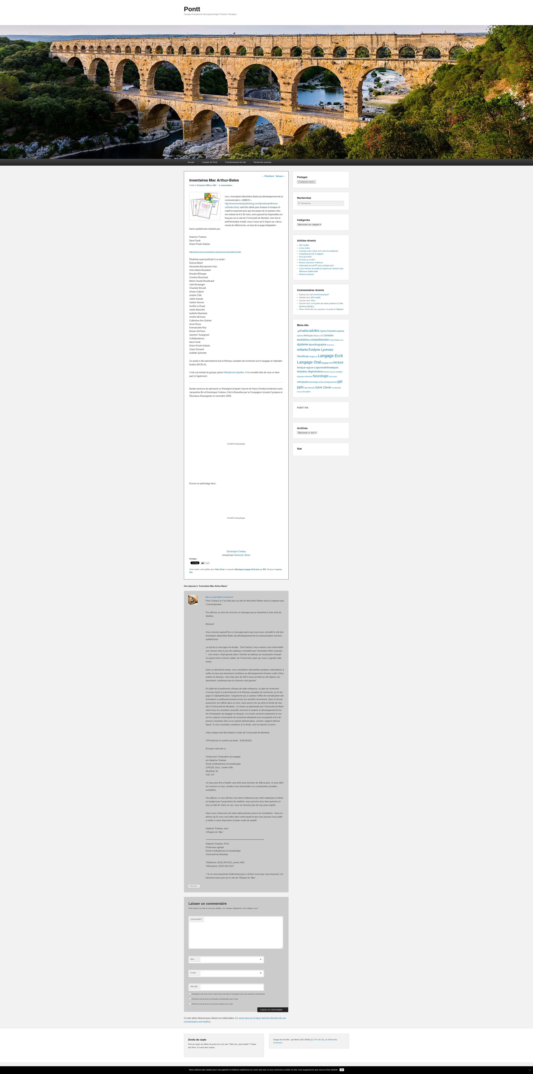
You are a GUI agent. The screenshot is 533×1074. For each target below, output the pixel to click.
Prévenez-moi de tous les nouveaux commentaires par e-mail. (215, 999)
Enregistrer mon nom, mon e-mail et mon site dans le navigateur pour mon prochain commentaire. (228, 994)
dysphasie (330, 345)
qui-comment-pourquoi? (319, 295)
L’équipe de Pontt (209, 162)
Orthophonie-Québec (234, 372)
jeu (316, 356)
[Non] (529, 1070)
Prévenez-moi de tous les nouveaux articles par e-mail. (212, 1004)
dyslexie (302, 344)
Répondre (194, 886)
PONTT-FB (302, 407)
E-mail (193, 973)
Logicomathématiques (326, 367)
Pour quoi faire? (305, 257)
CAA (321, 336)
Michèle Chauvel (329, 372)
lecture (338, 362)
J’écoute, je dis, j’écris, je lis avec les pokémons (318, 251)
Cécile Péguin (335, 340)
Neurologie (320, 376)
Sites (217, 569)
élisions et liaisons (306, 274)
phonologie (314, 382)
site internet (309, 388)
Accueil (191, 162)
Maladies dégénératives (310, 371)
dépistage (238, 569)
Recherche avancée (262, 162)
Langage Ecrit (330, 355)
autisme (300, 336)
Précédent (268, 176)
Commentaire (196, 919)
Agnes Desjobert (328, 331)
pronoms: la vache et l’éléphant (330, 309)
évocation (306, 391)
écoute (299, 392)
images (312, 356)
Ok (342, 1070)
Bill (214, 185)
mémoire (308, 376)
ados (305, 330)
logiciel (309, 367)
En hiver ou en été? (307, 260)
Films (313, 300)
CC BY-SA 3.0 (317, 1039)
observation (333, 376)
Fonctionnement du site (235, 162)
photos (321, 382)
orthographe (303, 382)
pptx (300, 387)
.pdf (299, 330)
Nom (192, 959)
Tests (222, 569)
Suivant (280, 176)
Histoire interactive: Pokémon (311, 263)
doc (342, 340)
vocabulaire (336, 388)
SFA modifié (304, 245)
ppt (339, 381)
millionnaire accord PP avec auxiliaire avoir (316, 266)
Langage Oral (249, 569)
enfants (302, 349)
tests (257, 569)
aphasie (340, 331)
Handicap (303, 356)
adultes (314, 330)
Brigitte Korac (313, 335)
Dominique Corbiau (236, 551)
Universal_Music (242, 555)
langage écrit (327, 363)
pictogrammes (330, 382)
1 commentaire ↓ (226, 185)
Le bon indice (304, 248)
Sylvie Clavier (323, 387)
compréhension (319, 339)
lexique (301, 367)
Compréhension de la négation (311, 254)
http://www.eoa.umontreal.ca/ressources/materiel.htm (215, 252)
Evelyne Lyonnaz (320, 349)
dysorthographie (317, 344)
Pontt (192, 9)
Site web (193, 986)
